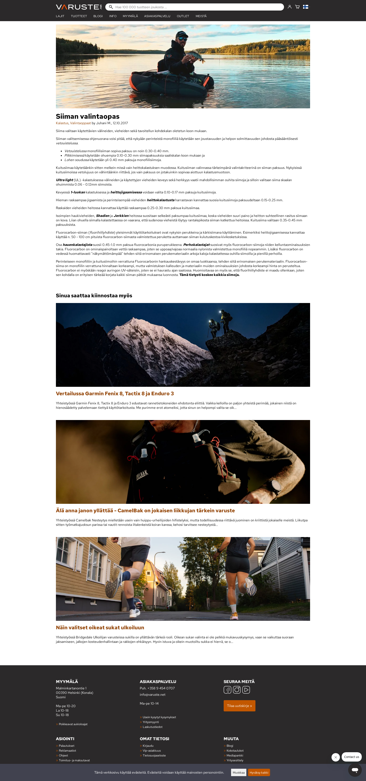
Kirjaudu (148, 746)
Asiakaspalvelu (157, 16)
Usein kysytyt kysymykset (159, 717)
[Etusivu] (79, 7)
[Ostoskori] (297, 7)
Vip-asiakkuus (152, 750)
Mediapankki (235, 755)
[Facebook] (227, 690)
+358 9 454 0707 (161, 688)
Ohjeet (63, 755)
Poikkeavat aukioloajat (73, 724)
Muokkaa (239, 772)
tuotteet (79, 16)
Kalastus (62, 123)
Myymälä (130, 16)
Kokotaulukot (235, 750)
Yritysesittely (235, 760)
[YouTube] (246, 690)
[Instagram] (237, 690)
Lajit (60, 16)
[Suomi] (306, 7)
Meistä (201, 16)
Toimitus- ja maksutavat (74, 760)
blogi (98, 16)
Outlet (183, 16)
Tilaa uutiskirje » (239, 706)
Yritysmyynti (151, 722)
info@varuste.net (152, 694)
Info (112, 16)
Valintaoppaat (80, 123)
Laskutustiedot (152, 727)
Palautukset (66, 746)
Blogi (230, 746)
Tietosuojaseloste (154, 755)
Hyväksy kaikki (259, 772)
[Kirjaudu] (290, 7)
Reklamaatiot (67, 750)
